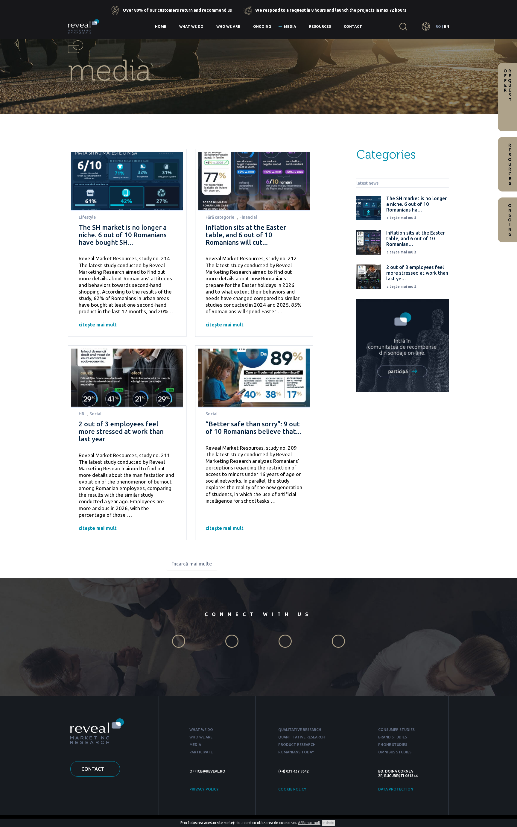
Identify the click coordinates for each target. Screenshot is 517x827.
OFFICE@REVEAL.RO (207, 771)
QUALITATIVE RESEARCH (299, 730)
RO (438, 26)
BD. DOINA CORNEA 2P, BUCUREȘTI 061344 (398, 773)
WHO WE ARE (200, 737)
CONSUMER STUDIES (396, 730)
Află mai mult (309, 823)
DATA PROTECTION (395, 789)
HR (81, 413)
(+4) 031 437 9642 (293, 771)
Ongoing (262, 26)
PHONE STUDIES (392, 745)
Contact (353, 26)
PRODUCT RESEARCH (297, 745)
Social (95, 413)
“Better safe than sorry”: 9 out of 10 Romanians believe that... (253, 427)
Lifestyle (87, 217)
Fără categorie (220, 217)
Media (290, 26)
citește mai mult (98, 324)
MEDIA (195, 745)
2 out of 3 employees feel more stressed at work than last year (121, 431)
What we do (191, 26)
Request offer (507, 85)
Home (160, 26)
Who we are (228, 26)
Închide (328, 823)
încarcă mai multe (192, 563)
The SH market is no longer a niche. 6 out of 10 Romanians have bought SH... (123, 235)
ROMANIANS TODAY (296, 752)
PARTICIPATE (201, 752)
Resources (320, 26)
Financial (248, 217)
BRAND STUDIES (392, 737)
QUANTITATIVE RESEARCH (301, 737)
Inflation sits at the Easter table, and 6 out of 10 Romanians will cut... (246, 235)
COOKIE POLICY (292, 789)
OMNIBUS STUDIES (394, 752)
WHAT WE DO (201, 730)
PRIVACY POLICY (204, 789)
